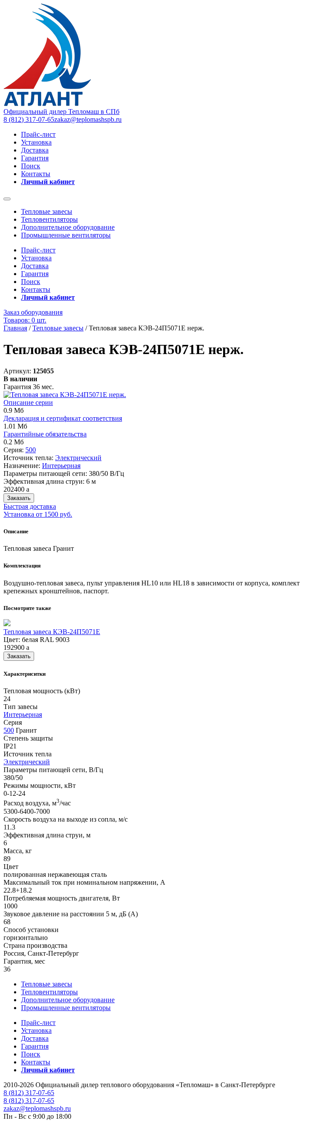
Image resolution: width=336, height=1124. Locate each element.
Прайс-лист (38, 134)
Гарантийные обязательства (45, 434)
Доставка (35, 150)
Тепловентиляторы (49, 219)
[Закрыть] (7, 199)
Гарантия (35, 158)
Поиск (30, 166)
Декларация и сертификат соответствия (63, 418)
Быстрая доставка (30, 506)
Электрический (78, 457)
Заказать (19, 498)
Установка (36, 142)
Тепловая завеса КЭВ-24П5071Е (52, 631)
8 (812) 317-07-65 (29, 119)
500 (30, 450)
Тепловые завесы (46, 211)
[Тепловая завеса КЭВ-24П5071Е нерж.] (65, 394)
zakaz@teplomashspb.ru (88, 119)
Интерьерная (61, 465)
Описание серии (28, 402)
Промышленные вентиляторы (66, 235)
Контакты (35, 173)
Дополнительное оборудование (68, 227)
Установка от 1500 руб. (38, 514)
